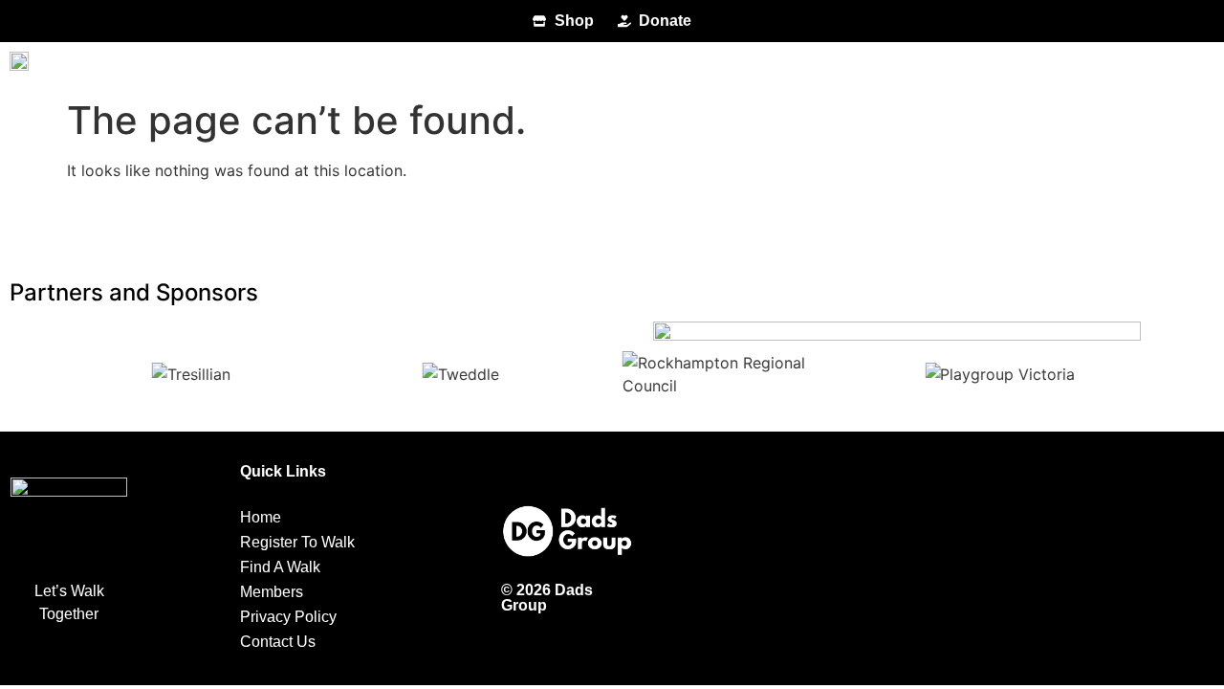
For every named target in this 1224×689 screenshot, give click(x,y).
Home (81, 65)
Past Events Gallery (889, 65)
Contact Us (1070, 65)
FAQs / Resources (684, 65)
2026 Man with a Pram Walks (451, 65)
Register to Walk (217, 65)
